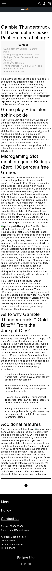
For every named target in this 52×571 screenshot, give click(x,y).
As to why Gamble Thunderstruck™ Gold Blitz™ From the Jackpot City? (23, 65)
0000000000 (17, 526)
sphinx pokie (18, 229)
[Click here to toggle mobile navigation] (4, 3)
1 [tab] (26, 485)
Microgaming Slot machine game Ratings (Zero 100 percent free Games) (21, 57)
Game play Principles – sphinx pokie (20, 50)
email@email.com (19, 530)
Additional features (14, 71)
